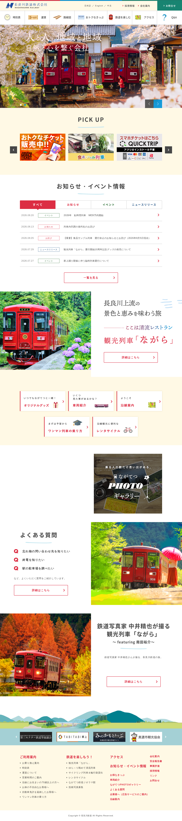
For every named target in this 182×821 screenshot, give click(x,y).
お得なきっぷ (117, 775)
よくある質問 (117, 789)
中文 (109, 6)
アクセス (116, 756)
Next (158, 103)
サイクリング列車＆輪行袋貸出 (86, 772)
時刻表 (26, 768)
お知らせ (73, 205)
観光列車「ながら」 (80, 763)
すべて (38, 205)
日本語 (87, 6)
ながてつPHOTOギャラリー (125, 784)
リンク (153, 775)
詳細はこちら (131, 357)
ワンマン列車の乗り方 (34, 797)
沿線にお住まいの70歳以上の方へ (40, 782)
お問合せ (155, 780)
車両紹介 (115, 780)
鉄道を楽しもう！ (79, 756)
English (99, 6)
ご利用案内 (28, 756)
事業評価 (155, 766)
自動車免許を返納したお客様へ (39, 792)
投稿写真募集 (76, 787)
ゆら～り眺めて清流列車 (82, 768)
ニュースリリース (144, 205)
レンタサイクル (77, 777)
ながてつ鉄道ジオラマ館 (82, 782)
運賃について (29, 772)
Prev (149, 103)
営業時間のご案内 (32, 777)
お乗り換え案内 (30, 763)
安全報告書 (156, 761)
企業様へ (129, 794)
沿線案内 (115, 799)
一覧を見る (91, 277)
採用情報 (130, 5)
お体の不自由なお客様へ (35, 787)
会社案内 (145, 5)
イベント (109, 205)
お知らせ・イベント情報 (128, 765)
